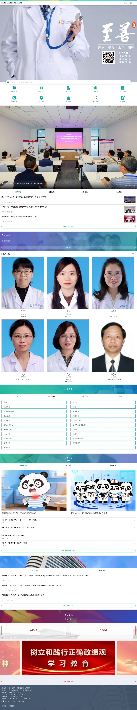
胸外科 (75, 434)
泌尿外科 (76, 411)
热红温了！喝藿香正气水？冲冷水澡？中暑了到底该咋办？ (21, 520)
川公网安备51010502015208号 (14, 701)
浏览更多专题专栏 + (68, 681)
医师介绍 (6, 254)
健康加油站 (23, 465)
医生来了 (68, 465)
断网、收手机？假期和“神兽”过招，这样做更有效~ (18, 528)
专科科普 (113, 465)
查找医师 (68, 247)
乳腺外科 (7, 407)
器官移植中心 (8, 425)
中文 (125, 3)
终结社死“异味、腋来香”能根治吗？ (13, 535)
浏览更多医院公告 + (68, 605)
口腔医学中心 (77, 420)
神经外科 (76, 416)
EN (131, 3)
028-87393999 (13, 694)
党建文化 (68, 615)
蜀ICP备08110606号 (15, 692)
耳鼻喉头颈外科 (9, 411)
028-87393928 (13, 696)
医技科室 (85, 396)
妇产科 (75, 402)
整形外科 (7, 447)
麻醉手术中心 (8, 429)
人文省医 (119, 192)
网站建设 (4, 706)
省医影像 (52, 192)
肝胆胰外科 (7, 416)
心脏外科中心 (8, 438)
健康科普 (68, 458)
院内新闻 (18, 192)
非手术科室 (51, 396)
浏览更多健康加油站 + (68, 551)
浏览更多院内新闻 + (68, 226)
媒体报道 (85, 192)
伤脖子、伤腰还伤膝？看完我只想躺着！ (15, 543)
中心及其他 (118, 396)
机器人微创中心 (78, 438)
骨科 (5, 402)
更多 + (133, 254)
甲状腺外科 (76, 443)
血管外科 (7, 443)
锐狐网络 (11, 706)
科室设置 (68, 389)
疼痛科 (75, 429)
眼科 (74, 407)
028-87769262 (13, 698)
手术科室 (18, 396)
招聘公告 (102, 570)
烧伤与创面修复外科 (79, 425)
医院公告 (35, 570)
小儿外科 (7, 434)
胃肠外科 (7, 420)
